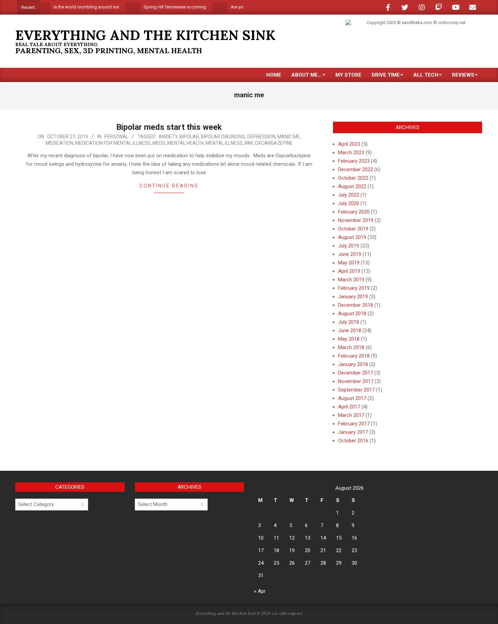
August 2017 (352, 398)
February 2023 (354, 161)
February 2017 (354, 424)
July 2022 (348, 195)
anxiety (168, 136)
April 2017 (349, 407)
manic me (288, 136)
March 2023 (351, 152)
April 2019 (349, 271)
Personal (116, 136)
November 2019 (355, 220)
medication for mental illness (112, 143)
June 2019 (349, 254)
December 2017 (355, 373)
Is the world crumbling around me (77, 6)
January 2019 (353, 297)
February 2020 (354, 212)
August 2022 (352, 186)
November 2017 (355, 381)
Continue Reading (169, 185)
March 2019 (351, 280)
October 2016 (353, 441)
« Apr (260, 591)
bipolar (189, 136)
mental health (185, 143)
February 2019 (354, 288)
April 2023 (349, 144)
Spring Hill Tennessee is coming (166, 6)
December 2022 (355, 169)
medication (59, 143)
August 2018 (352, 313)
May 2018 (348, 339)
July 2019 (348, 246)
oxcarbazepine (274, 143)
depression (261, 136)
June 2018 (349, 330)
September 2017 (356, 390)
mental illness (224, 143)
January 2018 (353, 364)
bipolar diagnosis (223, 136)
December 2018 (355, 305)
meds (158, 143)
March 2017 (351, 415)
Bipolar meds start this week (169, 127)
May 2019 (348, 263)
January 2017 (353, 432)
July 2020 (348, 203)
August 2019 (352, 237)
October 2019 (353, 229)
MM (249, 143)
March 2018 (351, 347)
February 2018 (354, 356)
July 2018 (348, 322)
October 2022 (353, 178)
